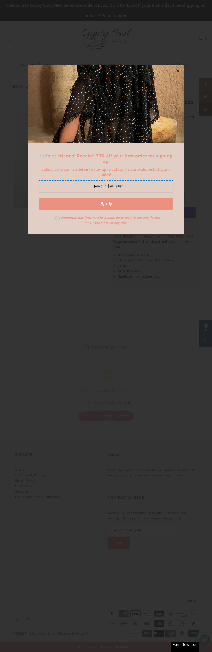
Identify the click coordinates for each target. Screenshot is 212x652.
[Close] (178, 71)
